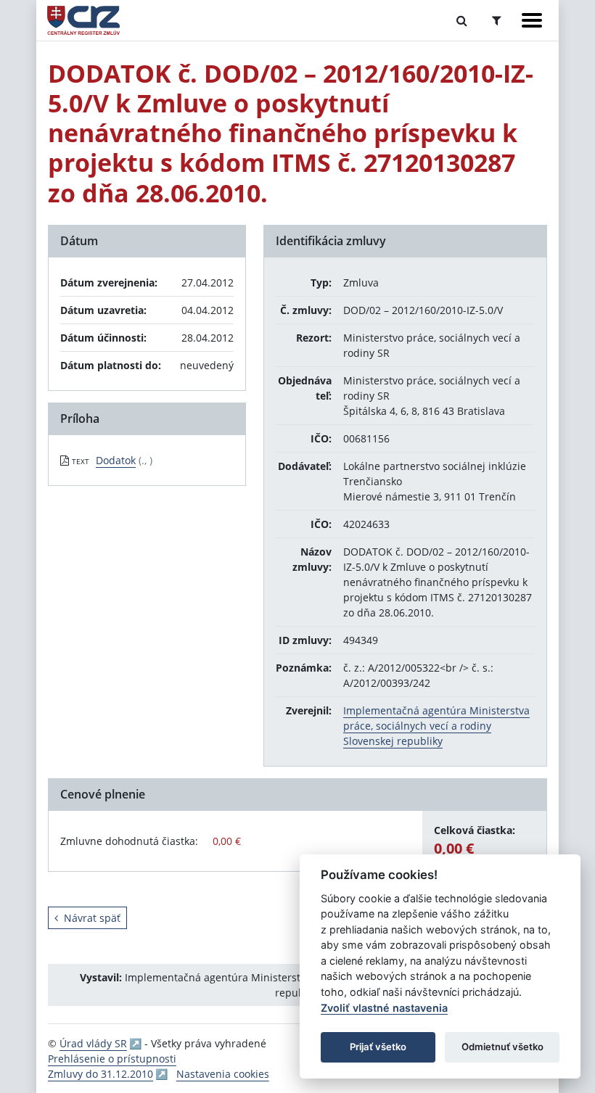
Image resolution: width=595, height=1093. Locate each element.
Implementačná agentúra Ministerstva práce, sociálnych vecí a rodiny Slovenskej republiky (436, 726)
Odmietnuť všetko (502, 1046)
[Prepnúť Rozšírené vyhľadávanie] (497, 20)
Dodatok (116, 460)
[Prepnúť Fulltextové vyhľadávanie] (462, 20)
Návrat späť (92, 918)
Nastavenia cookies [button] (222, 1074)
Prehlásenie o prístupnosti (112, 1058)
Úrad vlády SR (93, 1043)
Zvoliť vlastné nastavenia (384, 1008)
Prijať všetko (378, 1046)
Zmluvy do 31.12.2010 (100, 1074)
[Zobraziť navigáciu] (532, 20)
